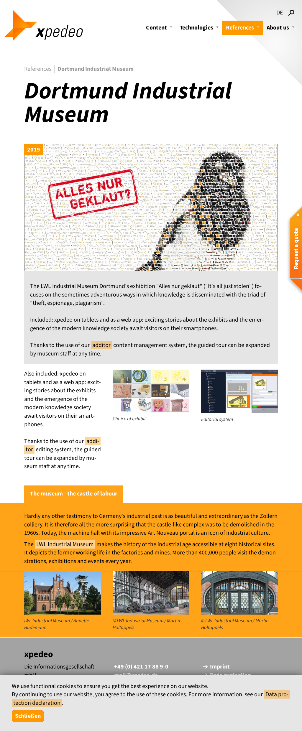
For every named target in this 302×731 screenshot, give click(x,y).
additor (101, 345)
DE (279, 13)
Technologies (200, 29)
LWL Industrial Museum (65, 544)
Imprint (220, 667)
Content (160, 29)
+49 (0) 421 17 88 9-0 (141, 667)
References (243, 29)
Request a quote (296, 248)
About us (281, 29)
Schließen (28, 716)
